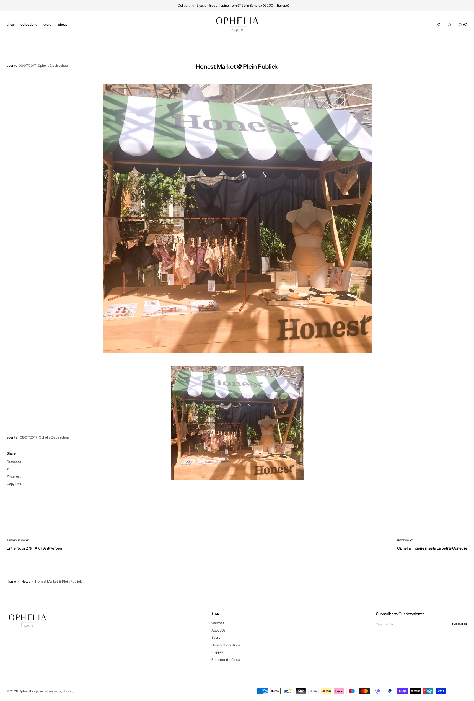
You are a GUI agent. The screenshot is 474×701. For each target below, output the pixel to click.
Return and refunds (225, 660)
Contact (217, 623)
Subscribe (459, 623)
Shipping (217, 652)
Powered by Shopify (59, 691)
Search (216, 637)
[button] (439, 25)
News (25, 581)
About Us (218, 630)
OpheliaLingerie (31, 691)
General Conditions (225, 645)
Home (11, 581)
